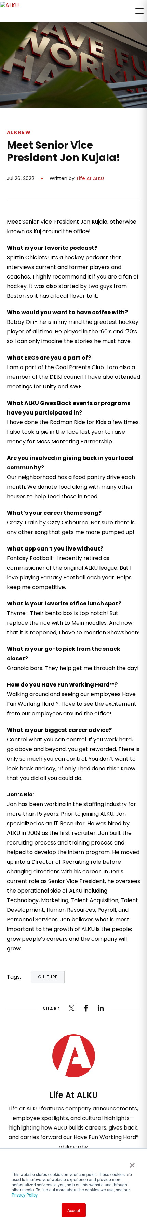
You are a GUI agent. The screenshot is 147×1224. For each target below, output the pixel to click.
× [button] (132, 1162)
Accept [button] (73, 1210)
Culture (47, 977)
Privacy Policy (24, 1195)
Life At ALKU (90, 178)
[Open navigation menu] (139, 11)
